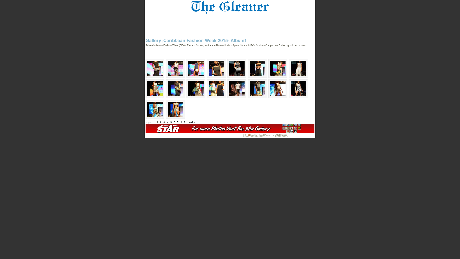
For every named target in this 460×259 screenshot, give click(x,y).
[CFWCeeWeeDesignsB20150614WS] (175, 68)
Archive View (257, 134)
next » (191, 122)
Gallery (153, 40)
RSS (245, 134)
